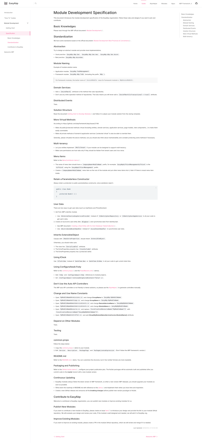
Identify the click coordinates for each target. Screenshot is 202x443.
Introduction (8, 12)
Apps (173, 3)
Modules (164, 3)
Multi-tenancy (188, 36)
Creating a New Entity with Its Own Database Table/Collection (93, 226)
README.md (67, 360)
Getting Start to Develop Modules (80, 114)
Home (135, 3)
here (107, 410)
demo (101, 387)
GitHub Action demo (70, 369)
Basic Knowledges (14, 38)
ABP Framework (185, 3)
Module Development (95, 30)
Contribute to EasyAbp (15, 47)
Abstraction (187, 20)
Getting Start (10, 28)
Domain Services (189, 25)
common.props (68, 271)
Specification (10, 33)
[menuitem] (135, 3)
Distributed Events (189, 28)
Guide (144, 3)
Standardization (13, 42)
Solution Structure (189, 31)
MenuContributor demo (71, 160)
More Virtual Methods (190, 34)
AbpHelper (153, 3)
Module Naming (188, 23)
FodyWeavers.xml (87, 271)
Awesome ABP (9, 52)
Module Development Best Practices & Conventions (112, 41)
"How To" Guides (10, 18)
